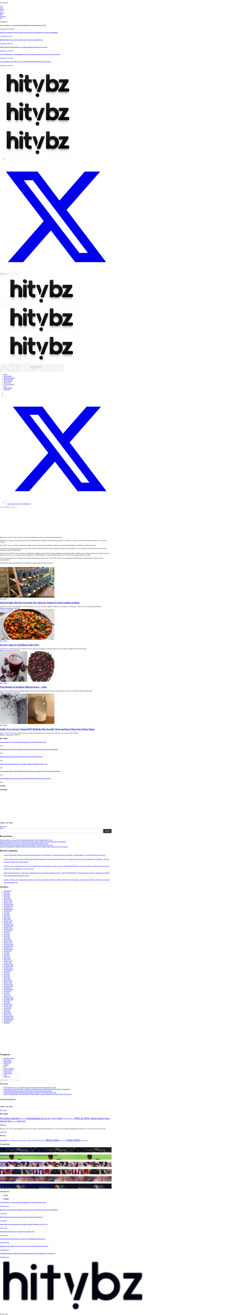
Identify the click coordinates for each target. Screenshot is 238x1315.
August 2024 (7, 931)
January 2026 (8, 902)
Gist (5, 386)
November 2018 (8, 1018)
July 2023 (6, 953)
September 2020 (8, 999)
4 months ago (4, 1250)
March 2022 (7, 979)
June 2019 (7, 1009)
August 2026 (7, 891)
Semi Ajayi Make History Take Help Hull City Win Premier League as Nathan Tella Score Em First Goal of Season (34, 846)
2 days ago (3, 51)
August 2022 (7, 971)
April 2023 (7, 958)
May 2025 (7, 916)
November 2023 (8, 946)
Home (5, 374)
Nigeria (9, 1140)
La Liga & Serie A (9, 384)
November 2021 (8, 986)
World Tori (7, 389)
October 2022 (8, 968)
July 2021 (6, 993)
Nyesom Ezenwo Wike (33, 1140)
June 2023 (7, 954)
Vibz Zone (14, 1121)
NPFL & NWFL (8, 379)
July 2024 (6, 932)
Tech (5, 1075)
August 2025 (7, 911)
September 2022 (8, 969)
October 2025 (8, 907)
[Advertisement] (119, 522)
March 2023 (7, 959)
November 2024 (8, 926)
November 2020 (8, 998)
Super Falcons (8, 381)
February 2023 (8, 961)
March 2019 (7, 1013)
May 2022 (7, 976)
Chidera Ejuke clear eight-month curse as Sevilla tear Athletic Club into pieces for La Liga (26, 845)
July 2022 (6, 973)
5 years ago (3, 1235)
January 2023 (8, 963)
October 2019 (8, 1006)
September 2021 (8, 989)
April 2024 (7, 937)
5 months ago (4, 1242)
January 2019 (8, 1014)
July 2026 (6, 892)
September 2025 (8, 909)
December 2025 (8, 904)
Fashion (6, 1065)
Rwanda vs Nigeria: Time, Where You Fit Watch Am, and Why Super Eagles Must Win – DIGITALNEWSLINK (37, 880)
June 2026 (7, 894)
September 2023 (8, 949)
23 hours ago (4, 29)
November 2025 (8, 906)
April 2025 (7, 917)
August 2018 (7, 1021)
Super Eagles (7, 376)
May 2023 (7, 956)
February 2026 (8, 901)
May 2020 (7, 1001)
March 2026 (7, 899)
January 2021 (8, 996)
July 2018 (6, 1023)
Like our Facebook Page (7, 1099)
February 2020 (8, 1004)
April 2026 (7, 897)
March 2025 (7, 919)
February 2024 (8, 941)
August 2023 (7, 951)
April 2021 (7, 994)
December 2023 (8, 944)
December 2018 (8, 1016)
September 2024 (8, 929)
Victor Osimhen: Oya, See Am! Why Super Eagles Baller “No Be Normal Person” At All (26, 840)
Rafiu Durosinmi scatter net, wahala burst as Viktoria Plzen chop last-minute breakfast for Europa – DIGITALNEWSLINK (40, 873)
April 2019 (7, 1011)
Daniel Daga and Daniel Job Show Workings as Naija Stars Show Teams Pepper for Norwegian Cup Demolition (33, 841)
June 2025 (7, 914)
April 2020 (7, 1003)
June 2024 (7, 934)
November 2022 (8, 966)
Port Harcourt (43, 1140)
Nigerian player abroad (17, 1140)
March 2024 (7, 939)
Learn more (3, 1132)
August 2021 (7, 991)
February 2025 (8, 921)
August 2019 (7, 1008)
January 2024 (8, 942)
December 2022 (8, 964)
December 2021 (8, 984)
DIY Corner (3, 599)
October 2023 (8, 947)
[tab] (58, 1195)
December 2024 (8, 924)
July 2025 (6, 912)
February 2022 (8, 981)
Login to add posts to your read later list (19, 504)
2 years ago (8, 608)
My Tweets (3, 826)
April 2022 (7, 978)
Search (2, 828)
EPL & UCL (7, 383)
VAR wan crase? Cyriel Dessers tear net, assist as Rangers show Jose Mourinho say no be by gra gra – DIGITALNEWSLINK (41, 866)
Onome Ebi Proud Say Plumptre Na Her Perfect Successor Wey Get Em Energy (27, 855)
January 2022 (8, 983)
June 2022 (7, 974)
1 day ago (3, 36)
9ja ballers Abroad (9, 378)
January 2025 (8, 922)
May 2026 (7, 896)
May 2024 (7, 936)
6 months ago (4, 1257)
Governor (3, 1140)
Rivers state (52, 1139)
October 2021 (8, 988)
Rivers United (62, 1140)
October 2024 (8, 927)
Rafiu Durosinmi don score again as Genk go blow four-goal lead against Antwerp (24, 843)
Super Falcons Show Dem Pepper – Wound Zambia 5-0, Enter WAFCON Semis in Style (79, 855)
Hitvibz (2, 608)
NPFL (24, 1140)
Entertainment (8, 388)
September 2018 (8, 1019)
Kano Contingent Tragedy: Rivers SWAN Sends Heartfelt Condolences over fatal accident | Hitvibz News (35, 859)
